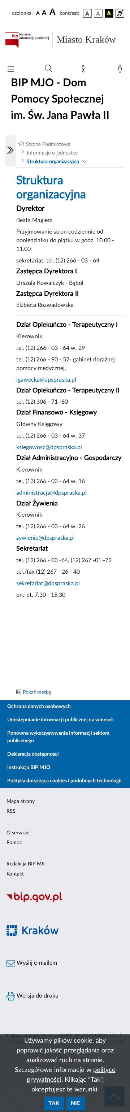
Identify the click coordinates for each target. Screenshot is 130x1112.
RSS (11, 811)
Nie (75, 1103)
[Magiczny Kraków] (65, 935)
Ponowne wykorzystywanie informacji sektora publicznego (58, 737)
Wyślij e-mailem (36, 963)
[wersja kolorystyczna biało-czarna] (98, 13)
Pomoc (14, 842)
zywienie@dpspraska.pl (45, 538)
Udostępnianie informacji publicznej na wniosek (60, 719)
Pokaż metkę (37, 692)
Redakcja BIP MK (25, 863)
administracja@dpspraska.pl (51, 493)
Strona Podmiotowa (48, 144)
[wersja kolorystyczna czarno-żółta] (109, 13)
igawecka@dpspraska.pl (46, 380)
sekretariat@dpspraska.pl (48, 583)
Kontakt (15, 874)
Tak (54, 1103)
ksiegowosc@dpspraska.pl (49, 447)
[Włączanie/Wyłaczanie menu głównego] (10, 70)
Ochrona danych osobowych (39, 706)
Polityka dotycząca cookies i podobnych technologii (64, 780)
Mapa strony (20, 801)
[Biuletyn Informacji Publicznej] (65, 901)
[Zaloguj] (121, 70)
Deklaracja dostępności (33, 754)
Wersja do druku (36, 996)
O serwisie (17, 832)
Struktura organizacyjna (53, 161)
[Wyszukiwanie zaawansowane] (48, 68)
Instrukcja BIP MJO (28, 767)
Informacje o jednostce (52, 153)
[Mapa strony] (85, 70)
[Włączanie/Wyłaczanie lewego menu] (10, 150)
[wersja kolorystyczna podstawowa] (87, 13)
